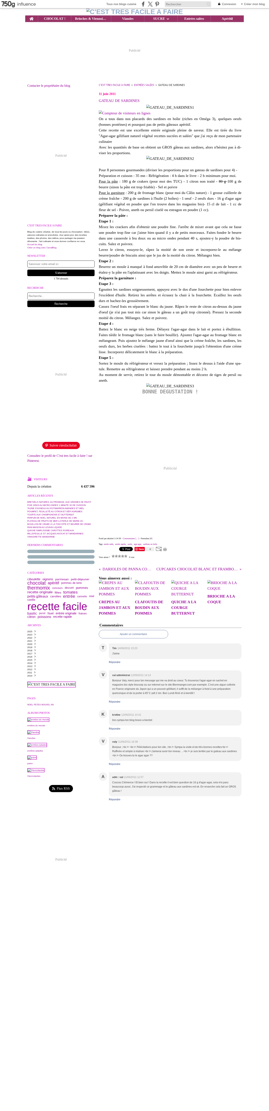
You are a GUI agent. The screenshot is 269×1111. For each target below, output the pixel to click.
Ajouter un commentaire (133, 634)
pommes (82, 588)
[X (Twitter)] (150, 4)
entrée (69, 596)
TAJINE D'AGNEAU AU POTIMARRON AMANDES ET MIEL (55, 508)
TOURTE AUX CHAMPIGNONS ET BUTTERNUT (50, 514)
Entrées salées (194, 18)
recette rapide (62, 616)
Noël (50, 613)
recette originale (40, 592)
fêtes (58, 592)
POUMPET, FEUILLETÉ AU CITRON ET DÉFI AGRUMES (54, 511)
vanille (31, 600)
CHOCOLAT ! (54, 18)
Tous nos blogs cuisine (121, 4)
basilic (32, 613)
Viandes (127, 18)
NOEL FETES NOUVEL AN (40, 704)
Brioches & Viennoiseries (91, 18)
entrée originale (66, 613)
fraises (83, 613)
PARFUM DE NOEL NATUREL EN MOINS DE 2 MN (52, 518)
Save (142, 549)
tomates (70, 592)
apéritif (53, 583)
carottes (55, 596)
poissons (44, 617)
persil (42, 613)
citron (31, 617)
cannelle (82, 596)
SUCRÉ (159, 18)
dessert (69, 588)
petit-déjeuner (80, 579)
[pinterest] (157, 4)
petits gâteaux (37, 596)
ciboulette (33, 579)
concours (57, 588)
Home (31, 17)
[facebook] (143, 4)
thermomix (38, 588)
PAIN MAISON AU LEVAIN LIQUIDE (44, 527)
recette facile (57, 606)
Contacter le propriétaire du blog (48, 85)
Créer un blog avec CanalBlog (42, 247)
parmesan (62, 579)
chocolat (36, 583)
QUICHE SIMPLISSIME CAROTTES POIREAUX (50, 530)
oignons (47, 579)
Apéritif (227, 18)
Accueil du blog (34, 244)
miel (91, 596)
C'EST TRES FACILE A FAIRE (114, 85)
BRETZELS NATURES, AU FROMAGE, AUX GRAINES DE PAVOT (59, 502)
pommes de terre (71, 583)
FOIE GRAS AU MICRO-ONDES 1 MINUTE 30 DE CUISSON (56, 505)
